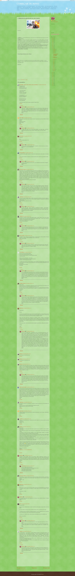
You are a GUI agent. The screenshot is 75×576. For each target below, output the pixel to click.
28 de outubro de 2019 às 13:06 (26, 353)
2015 (53, 76)
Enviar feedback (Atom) (23, 569)
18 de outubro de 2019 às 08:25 (27, 196)
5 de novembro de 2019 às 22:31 (28, 455)
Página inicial (34, 568)
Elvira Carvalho (21, 235)
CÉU (20, 503)
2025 (53, 39)
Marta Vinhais (21, 117)
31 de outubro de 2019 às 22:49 (30, 331)
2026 (53, 38)
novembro (54, 50)
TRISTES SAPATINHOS (55, 57)
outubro (54, 52)
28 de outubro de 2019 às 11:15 (27, 308)
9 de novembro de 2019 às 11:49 (30, 465)
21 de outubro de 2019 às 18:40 (28, 235)
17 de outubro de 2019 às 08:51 (28, 117)
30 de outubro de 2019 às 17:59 (30, 387)
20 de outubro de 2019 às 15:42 (27, 216)
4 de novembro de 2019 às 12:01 (27, 418)
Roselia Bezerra (24, 465)
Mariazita (20, 426)
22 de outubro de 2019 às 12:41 (30, 225)
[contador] (55, 34)
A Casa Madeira (21, 252)
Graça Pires (21, 216)
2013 (53, 79)
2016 (53, 75)
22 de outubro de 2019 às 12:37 (30, 206)
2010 (53, 83)
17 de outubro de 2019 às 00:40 (42, 84)
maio (53, 65)
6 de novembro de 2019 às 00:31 (30, 475)
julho (53, 62)
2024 (53, 41)
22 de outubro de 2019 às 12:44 (30, 243)
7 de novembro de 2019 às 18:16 (28, 496)
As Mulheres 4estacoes (22, 283)
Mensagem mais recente (21, 568)
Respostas (21, 105)
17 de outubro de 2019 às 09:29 (28, 136)
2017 (53, 73)
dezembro (54, 49)
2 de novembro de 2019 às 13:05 (27, 402)
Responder (20, 103)
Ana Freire (20, 531)
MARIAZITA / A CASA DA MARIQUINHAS (25, 449)
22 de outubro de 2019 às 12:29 (30, 184)
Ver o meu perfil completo (54, 21)
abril (53, 66)
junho (54, 63)
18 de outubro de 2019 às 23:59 (30, 128)
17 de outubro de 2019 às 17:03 (29, 152)
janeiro (54, 70)
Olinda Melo (21, 308)
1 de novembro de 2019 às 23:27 (30, 374)
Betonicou (20, 353)
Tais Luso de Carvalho (22, 169)
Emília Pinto (23, 106)
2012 (53, 80)
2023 (53, 42)
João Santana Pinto (22, 152)
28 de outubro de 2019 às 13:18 (26, 364)
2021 (53, 45)
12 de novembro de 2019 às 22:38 (30, 520)
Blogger (43, 574)
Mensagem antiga (46, 568)
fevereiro (54, 69)
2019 (53, 48)
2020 (53, 46)
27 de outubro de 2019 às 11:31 (30, 283)
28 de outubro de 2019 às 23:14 (30, 270)
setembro (54, 59)
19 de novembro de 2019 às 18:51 (27, 531)
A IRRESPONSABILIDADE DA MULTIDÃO (55, 54)
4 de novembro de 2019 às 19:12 (26, 426)
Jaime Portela (21, 196)
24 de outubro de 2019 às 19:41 (28, 252)
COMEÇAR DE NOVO (28, 3)
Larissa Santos (21, 136)
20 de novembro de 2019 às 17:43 (30, 546)
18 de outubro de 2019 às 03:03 (30, 169)
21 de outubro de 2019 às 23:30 (30, 144)
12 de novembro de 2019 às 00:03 (25, 503)
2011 (53, 82)
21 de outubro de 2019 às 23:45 (30, 161)
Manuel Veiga (21, 410)
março (54, 67)
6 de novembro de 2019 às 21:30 (27, 484)
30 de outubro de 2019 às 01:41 (30, 295)
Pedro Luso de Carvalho (22, 387)
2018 (53, 72)
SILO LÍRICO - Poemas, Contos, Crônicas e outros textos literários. (28, 84)
